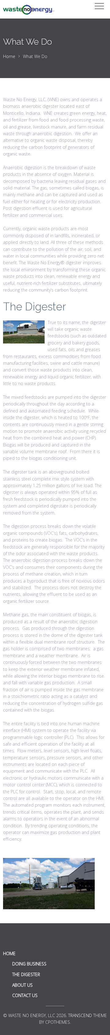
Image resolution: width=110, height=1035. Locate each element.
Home (9, 56)
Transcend (80, 1015)
